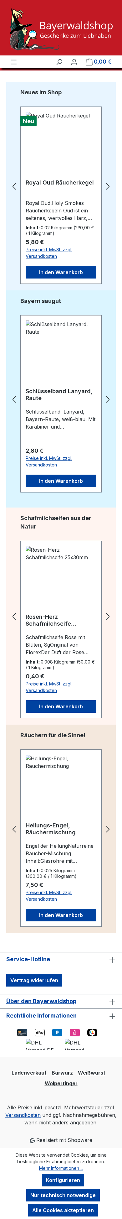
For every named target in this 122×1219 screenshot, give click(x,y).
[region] (61, 186)
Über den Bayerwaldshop (41, 1001)
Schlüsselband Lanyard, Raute (59, 394)
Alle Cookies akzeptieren (63, 1210)
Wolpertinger (61, 1083)
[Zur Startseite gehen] (61, 29)
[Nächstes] (108, 186)
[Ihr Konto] (74, 61)
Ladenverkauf (29, 1073)
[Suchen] (59, 61)
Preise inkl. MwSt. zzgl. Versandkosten (49, 253)
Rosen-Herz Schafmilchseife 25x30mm (48, 620)
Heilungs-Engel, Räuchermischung (51, 829)
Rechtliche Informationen (41, 1015)
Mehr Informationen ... (61, 1168)
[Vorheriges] (14, 186)
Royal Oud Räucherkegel (60, 182)
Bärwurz (62, 1073)
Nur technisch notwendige (63, 1195)
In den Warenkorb (61, 272)
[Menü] (13, 61)
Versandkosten (23, 1115)
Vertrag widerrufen (34, 980)
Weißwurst (91, 1073)
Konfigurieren (63, 1180)
